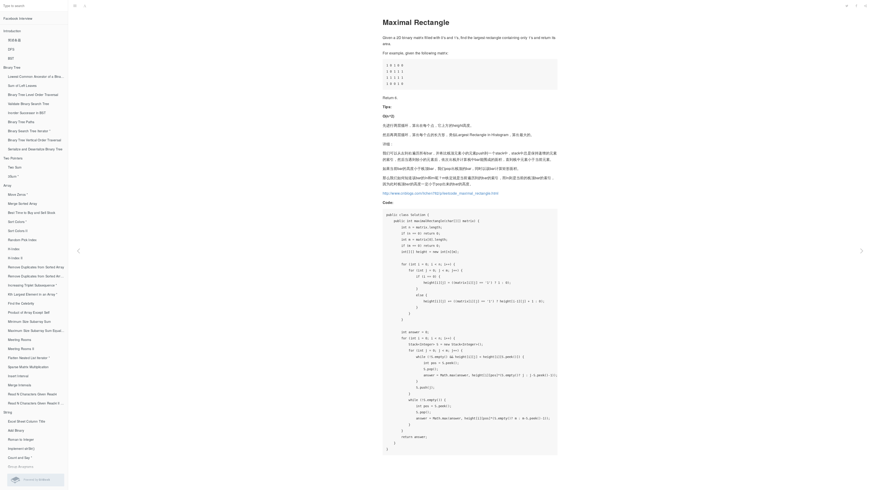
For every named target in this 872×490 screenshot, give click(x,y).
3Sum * (13, 176)
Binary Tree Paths (21, 122)
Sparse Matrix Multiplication (28, 367)
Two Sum (15, 167)
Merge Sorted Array (22, 203)
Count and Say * (20, 457)
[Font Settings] (85, 5)
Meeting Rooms (19, 339)
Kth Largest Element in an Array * (32, 294)
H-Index (14, 249)
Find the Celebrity (21, 303)
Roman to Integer (21, 439)
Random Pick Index (22, 240)
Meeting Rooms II (21, 348)
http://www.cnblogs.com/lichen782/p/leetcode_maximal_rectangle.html (440, 193)
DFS (11, 49)
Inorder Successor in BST (27, 112)
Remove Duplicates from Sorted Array (36, 267)
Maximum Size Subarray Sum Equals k (36, 330)
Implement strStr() (21, 448)
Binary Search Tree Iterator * (29, 131)
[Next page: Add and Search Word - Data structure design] (862, 250)
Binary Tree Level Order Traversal (33, 94)
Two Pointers (12, 158)
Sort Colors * (17, 221)
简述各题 (14, 40)
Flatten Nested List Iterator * (29, 357)
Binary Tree (11, 67)
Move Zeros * (18, 194)
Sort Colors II (17, 230)
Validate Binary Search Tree (28, 103)
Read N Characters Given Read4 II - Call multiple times (38, 403)
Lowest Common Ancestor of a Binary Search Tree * (38, 76)
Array (7, 185)
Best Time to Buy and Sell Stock (31, 212)
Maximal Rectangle (466, 5)
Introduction (12, 31)
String (7, 412)
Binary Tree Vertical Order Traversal (34, 140)
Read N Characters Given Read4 (32, 394)
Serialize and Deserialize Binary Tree (35, 149)
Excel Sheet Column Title (26, 421)
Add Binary (16, 430)
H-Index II (15, 258)
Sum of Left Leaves (22, 85)
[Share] (865, 5)
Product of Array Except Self (29, 312)
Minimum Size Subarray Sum (29, 321)
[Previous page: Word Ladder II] (78, 250)
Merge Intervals (19, 385)
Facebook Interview (17, 18)
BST (11, 58)
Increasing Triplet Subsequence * (32, 285)
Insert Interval (18, 376)
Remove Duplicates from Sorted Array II (37, 276)
